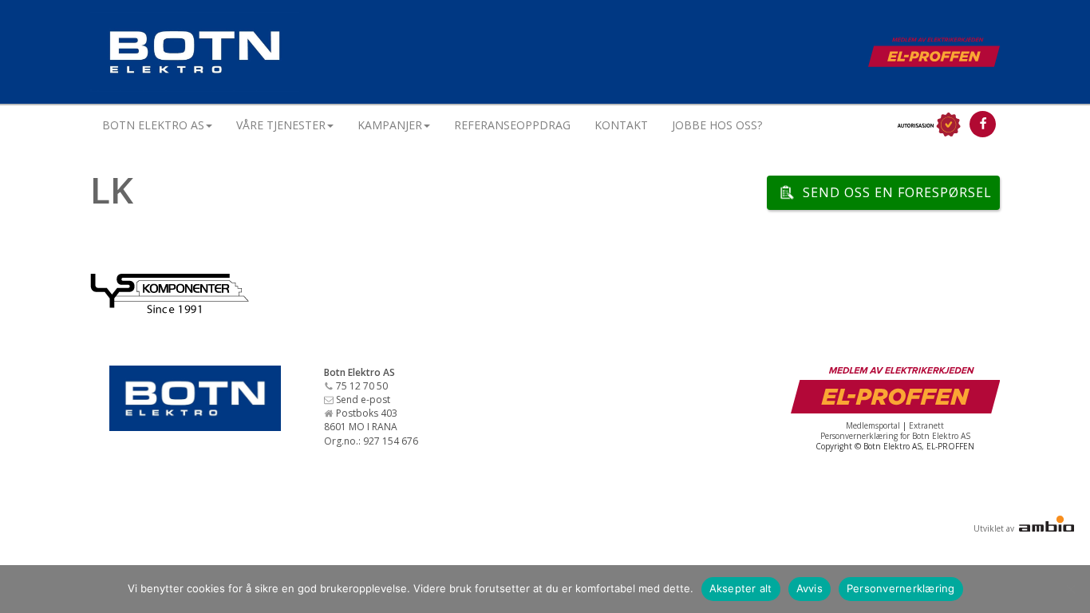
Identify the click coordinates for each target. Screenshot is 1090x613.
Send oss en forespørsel (897, 192)
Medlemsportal (873, 425)
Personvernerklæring (901, 588)
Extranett (926, 425)
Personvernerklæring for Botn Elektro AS (895, 435)
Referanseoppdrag (512, 124)
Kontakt (621, 124)
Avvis (809, 588)
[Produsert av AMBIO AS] (1045, 528)
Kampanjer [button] (389, 124)
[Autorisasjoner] (928, 124)
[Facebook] (983, 124)
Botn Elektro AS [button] (153, 124)
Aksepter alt (740, 588)
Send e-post (363, 399)
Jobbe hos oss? (717, 124)
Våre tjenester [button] (281, 124)
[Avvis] (1070, 589)
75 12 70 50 (362, 386)
